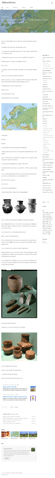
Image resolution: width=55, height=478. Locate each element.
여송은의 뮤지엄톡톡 (47, 169)
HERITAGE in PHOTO (47, 78)
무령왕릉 (44, 216)
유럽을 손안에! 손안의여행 (9, 387)
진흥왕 (47, 223)
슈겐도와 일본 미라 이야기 (48, 128)
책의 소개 (45, 125)
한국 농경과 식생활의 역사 (48, 106)
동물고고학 (45, 119)
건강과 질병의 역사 (46, 103)
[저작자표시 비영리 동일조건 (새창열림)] (16, 407)
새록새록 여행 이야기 (47, 183)
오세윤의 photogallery (47, 165)
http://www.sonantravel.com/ (9, 384)
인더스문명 (45, 228)
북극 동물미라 (45, 147)
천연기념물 (51, 212)
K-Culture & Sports (47, 66)
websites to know (47, 185)
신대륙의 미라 (45, 140)
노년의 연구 (45, 121)
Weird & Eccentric (46, 65)
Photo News (45, 63)
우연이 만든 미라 (46, 149)
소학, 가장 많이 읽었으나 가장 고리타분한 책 (11, 423)
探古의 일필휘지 (46, 157)
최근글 (44, 202)
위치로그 (24, 7)
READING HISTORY (47, 76)
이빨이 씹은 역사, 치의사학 (48, 192)
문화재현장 (45, 86)
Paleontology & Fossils (48, 68)
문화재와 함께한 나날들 (47, 99)
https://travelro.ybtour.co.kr (9, 394)
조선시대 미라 (45, 142)
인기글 (48, 202)
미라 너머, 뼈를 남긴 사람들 (48, 150)
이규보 (44, 219)
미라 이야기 (45, 123)
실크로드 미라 (45, 134)
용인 (48, 230)
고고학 (51, 230)
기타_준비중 (45, 152)
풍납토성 (44, 226)
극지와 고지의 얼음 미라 (47, 130)
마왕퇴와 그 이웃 (46, 132)
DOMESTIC (45, 80)
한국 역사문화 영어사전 (47, 190)
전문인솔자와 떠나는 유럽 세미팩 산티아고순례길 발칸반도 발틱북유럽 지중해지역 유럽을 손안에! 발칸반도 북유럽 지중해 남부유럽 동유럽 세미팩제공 (15, 389)
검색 (49, 3)
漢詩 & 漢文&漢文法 (47, 70)
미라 (50, 223)
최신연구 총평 (45, 97)
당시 (43, 232)
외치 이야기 (45, 127)
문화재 (44, 223)
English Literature (47, 187)
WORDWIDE (45, 82)
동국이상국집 (49, 216)
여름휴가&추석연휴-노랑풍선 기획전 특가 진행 (15, 396)
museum (44, 214)
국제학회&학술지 (46, 154)
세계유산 (47, 219)
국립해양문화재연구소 (49, 218)
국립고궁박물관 (48, 232)
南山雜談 (44, 177)
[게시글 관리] (7, 407)
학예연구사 (45, 233)
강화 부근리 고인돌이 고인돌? (8, 421)
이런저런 (44, 84)
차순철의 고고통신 (46, 175)
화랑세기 (48, 214)
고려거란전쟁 (49, 226)
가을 (43, 218)
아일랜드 (49, 233)
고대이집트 (45, 230)
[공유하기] (5, 407)
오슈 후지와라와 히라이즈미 (48, 135)
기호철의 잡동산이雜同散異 (48, 162)
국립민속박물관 (45, 221)
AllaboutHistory (9, 3)
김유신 (51, 219)
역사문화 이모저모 (6, 414)
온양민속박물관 (45, 212)
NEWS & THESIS (46, 61)
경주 (51, 225)
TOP (52, 473)
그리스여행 (48, 225)
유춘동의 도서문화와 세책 (48, 167)
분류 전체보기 (45, 55)
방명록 (31, 7)
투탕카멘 (49, 228)
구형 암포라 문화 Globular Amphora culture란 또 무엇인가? (15, 418)
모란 (50, 221)
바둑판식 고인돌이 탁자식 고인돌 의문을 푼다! (12, 420)
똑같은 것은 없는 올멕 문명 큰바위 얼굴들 (11, 416)
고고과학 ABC (45, 94)
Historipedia (45, 101)
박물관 (44, 225)
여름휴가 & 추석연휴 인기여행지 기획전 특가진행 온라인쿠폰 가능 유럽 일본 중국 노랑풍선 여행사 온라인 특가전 (15, 399)
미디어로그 (15, 7)
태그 (8, 7)
